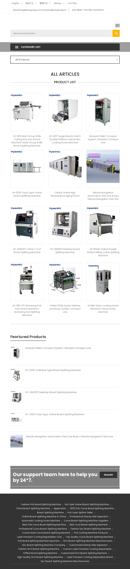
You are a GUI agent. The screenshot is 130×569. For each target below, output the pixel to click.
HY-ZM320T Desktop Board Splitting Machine (65, 251)
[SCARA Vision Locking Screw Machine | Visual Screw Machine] (103, 279)
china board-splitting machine (33, 508)
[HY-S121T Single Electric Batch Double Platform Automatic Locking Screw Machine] (65, 109)
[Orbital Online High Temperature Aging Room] (65, 166)
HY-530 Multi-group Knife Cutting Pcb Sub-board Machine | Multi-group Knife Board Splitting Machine (27, 141)
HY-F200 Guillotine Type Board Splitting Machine (53, 370)
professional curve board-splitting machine (43, 528)
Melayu (58, 3)
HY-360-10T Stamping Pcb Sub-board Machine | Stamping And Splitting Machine (27, 310)
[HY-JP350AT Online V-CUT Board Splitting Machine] (26, 222)
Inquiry (108, 474)
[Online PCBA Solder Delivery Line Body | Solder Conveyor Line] (65, 279)
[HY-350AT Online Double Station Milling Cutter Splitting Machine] (103, 222)
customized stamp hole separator (88, 545)
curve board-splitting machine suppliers (86, 520)
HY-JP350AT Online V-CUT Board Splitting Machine (27, 251)
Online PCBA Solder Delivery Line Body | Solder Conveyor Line (65, 309)
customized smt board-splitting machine (84, 553)
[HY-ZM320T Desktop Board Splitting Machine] (65, 222)
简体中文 (29, 3)
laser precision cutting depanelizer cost (39, 536)
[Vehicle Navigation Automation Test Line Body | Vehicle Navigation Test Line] (103, 166)
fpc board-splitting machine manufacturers (65, 561)
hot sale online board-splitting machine (87, 504)
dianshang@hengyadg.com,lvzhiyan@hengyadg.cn (39, 9)
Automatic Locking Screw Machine (41, 520)
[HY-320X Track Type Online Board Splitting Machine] (26, 166)
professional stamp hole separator (89, 516)
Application (60, 508)
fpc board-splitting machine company (43, 545)
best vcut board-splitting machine (89, 524)
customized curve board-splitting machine (46, 532)
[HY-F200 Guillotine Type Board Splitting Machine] (16, 374)
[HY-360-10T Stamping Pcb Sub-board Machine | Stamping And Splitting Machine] (26, 279)
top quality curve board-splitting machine (89, 536)
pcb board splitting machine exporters (38, 540)
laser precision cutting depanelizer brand (90, 557)
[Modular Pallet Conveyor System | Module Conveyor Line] (103, 109)
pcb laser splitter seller (80, 512)
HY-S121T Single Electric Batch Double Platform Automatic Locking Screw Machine (65, 139)
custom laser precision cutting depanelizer (87, 549)
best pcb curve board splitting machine (44, 524)
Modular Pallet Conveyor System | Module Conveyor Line (103, 139)
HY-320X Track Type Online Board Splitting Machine (27, 194)
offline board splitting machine (40, 553)
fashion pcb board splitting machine (41, 504)
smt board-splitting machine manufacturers (87, 540)
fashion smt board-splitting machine (38, 549)
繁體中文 (44, 3)
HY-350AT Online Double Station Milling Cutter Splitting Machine (103, 252)
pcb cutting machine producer (91, 532)
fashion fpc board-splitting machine (91, 528)
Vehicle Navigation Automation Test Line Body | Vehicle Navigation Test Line (103, 196)
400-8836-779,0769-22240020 (88, 9)
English (15, 3)
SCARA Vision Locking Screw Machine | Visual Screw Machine (103, 309)
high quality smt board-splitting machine (40, 557)
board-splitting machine (50, 512)
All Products (66, 59)
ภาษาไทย (72, 3)
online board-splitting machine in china (44, 516)
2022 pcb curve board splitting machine (92, 508)
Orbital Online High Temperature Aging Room (65, 194)
